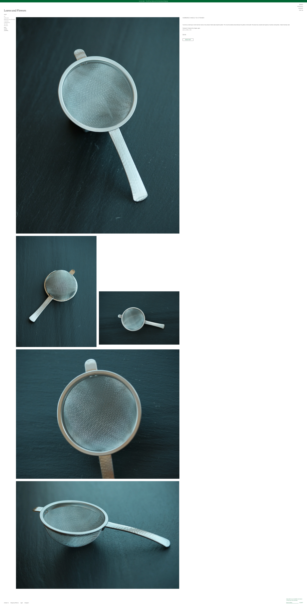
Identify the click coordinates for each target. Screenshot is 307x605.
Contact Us (6, 602)
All (4, 16)
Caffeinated (6, 18)
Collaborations (7, 22)
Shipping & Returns (14, 602)
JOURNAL (6, 30)
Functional (6, 21)
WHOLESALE (300, 6)
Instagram (26, 602)
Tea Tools (6, 24)
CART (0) (301, 10)
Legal (21, 602)
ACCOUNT (300, 8)
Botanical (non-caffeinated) (9, 19)
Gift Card (6, 25)
